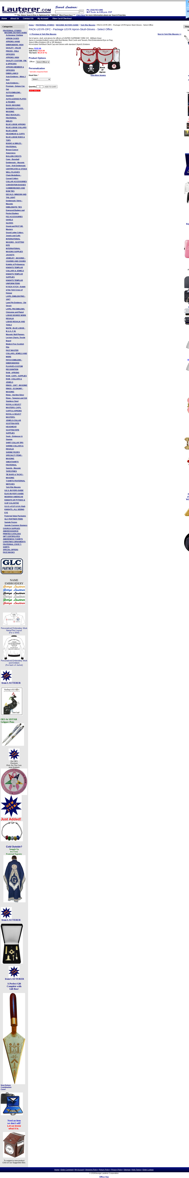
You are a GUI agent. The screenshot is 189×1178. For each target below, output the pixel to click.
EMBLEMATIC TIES (14, 207)
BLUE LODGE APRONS (16, 124)
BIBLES (9, 121)
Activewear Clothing (14, 35)
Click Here (80, 15)
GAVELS (9, 220)
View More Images (98, 75)
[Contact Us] (28, 20)
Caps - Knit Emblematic (16, 166)
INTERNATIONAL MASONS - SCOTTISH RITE (15, 242)
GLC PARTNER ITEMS (13, 519)
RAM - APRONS (12, 373)
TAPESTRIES (11, 471)
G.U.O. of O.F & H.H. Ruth (14, 506)
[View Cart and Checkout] (62, 20)
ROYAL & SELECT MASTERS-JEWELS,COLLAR (13, 417)
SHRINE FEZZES (13, 452)
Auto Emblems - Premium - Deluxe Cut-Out (15, 86)
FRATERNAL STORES (12, 31)
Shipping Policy (91, 1170)
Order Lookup (148, 1170)
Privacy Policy (116, 1170)
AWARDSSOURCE (10, 531)
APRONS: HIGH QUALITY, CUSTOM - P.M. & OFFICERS (16, 60)
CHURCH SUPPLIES (11, 528)
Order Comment (67, 1170)
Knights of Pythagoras (15, 264)
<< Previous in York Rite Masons (42, 34)
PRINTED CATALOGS (12, 534)
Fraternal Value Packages (15, 516)
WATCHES (10, 484)
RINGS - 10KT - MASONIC (16, 385)
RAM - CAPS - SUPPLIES (16, 376)
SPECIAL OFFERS (10, 550)
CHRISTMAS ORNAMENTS (14, 542)
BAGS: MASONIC (13, 105)
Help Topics (136, 1170)
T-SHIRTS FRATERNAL (15, 481)
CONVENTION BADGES (16, 185)
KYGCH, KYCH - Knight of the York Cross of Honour (15, 290)
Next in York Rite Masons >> (169, 34)
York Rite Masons (13, 487)
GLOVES (9, 223)
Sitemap (127, 1170)
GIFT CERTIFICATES (11, 536)
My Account (79, 1170)
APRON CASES (12, 38)
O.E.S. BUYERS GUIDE (13, 490)
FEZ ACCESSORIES (14, 217)
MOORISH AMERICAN (13, 497)
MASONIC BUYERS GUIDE (15, 33)
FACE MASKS (9, 552)
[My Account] (42, 20)
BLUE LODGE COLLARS (16, 127)
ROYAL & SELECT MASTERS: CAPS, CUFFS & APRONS (14, 407)
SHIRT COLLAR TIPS (14, 443)
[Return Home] (4, 20)
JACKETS (10, 255)
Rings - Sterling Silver (15, 395)
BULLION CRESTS (13, 156)
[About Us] (15, 20)
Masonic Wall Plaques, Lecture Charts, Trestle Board (15, 337)
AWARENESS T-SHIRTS (13, 539)
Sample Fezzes (10, 522)
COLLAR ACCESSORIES (16, 182)
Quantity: (32, 87)
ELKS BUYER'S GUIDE (14, 494)
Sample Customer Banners (15, 525)
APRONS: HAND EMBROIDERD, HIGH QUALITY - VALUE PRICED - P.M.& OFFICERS (14, 48)
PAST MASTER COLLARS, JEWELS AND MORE (16, 353)
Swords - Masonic (13, 468)
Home (31, 25)
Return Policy (104, 1170)
